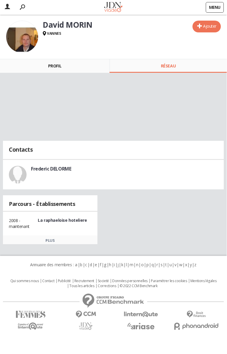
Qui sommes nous (24, 281)
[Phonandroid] (196, 326)
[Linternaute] (141, 314)
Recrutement (84, 281)
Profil (54, 66)
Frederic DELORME (51, 169)
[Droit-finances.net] (196, 314)
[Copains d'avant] (30, 326)
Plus (50, 240)
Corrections (107, 286)
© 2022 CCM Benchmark (139, 286)
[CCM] (85, 314)
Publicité (64, 281)
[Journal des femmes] (30, 314)
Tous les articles (81, 286)
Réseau (168, 66)
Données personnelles (130, 281)
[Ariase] (141, 326)
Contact (48, 281)
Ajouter (209, 26)
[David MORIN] (22, 37)
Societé (103, 281)
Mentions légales (203, 281)
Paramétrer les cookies (169, 281)
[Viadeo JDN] (85, 326)
